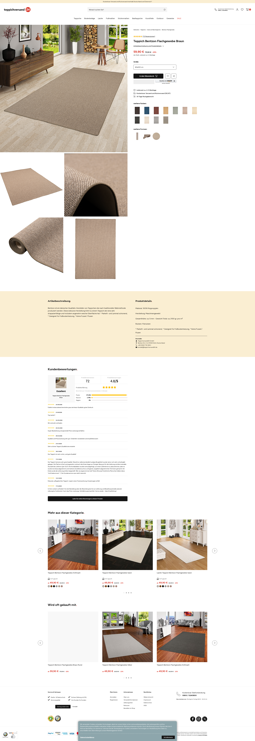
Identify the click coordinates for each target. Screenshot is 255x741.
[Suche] (164, 9)
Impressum (147, 700)
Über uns (126, 697)
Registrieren (114, 700)
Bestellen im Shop (129, 708)
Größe (135, 62)
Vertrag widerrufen (63, 706)
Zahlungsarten (128, 702)
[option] (127, 1)
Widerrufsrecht (148, 697)
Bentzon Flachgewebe (168, 29)
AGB (145, 705)
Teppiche (143, 29)
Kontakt (75, 706)
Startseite (136, 29)
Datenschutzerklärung (87, 737)
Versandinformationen (131, 700)
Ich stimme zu (168, 737)
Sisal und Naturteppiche (153, 29)
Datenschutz (148, 702)
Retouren (126, 705)
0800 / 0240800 (189, 695)
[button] (165, 82)
